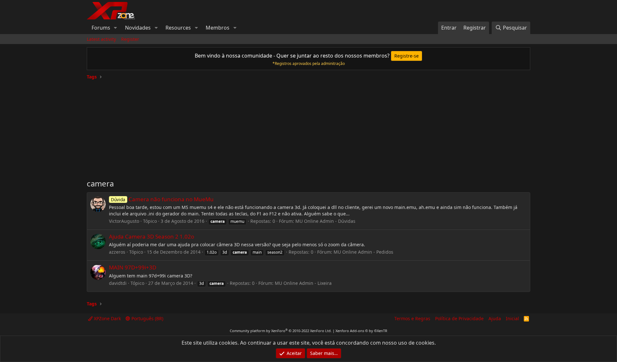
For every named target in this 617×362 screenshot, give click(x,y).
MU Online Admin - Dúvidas (325, 221)
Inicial (512, 318)
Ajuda (494, 318)
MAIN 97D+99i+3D (132, 267)
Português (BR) (146, 318)
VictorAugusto (124, 221)
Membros (217, 27)
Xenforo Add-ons (361, 330)
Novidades (138, 27)
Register (130, 39)
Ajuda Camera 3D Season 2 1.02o (151, 236)
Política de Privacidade (459, 318)
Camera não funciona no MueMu (162, 199)
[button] (115, 28)
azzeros (117, 252)
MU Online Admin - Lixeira (303, 283)
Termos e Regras (412, 318)
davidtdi (118, 283)
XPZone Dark (107, 318)
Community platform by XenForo (281, 330)
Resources (178, 27)
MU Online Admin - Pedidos (363, 252)
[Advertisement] (308, 127)
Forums (101, 27)
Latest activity (101, 39)
